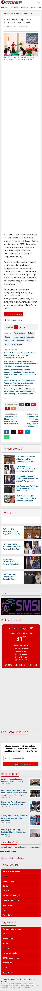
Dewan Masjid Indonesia (23, 337)
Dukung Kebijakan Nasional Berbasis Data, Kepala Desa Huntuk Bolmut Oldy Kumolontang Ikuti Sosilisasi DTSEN (20, 391)
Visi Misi (16, 986)
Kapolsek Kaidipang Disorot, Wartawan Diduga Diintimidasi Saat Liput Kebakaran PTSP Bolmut (20, 355)
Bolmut (31, 333)
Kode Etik (32, 983)
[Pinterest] (33, 404)
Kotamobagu (8, 881)
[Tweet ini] (13, 432)
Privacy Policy (15, 988)
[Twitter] (27, 404)
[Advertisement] (21, 146)
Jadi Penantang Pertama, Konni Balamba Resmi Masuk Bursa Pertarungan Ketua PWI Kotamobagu (27, 491)
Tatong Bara (8, 905)
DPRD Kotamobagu (11, 900)
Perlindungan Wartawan (30, 986)
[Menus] (39, 2)
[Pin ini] (20, 432)
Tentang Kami (6, 986)
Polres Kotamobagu (11, 895)
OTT (29, 341)
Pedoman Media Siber (19, 983)
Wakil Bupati (17, 345)
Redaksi (5, 983)
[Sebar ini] (6, 432)
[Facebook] (21, 404)
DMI (6, 341)
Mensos (20, 341)
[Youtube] (7, 408)
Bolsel (5, 876)
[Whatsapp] (6, 437)
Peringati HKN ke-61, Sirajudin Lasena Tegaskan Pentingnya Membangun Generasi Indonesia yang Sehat (19, 382)
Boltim (5, 886)
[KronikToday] (11, 2)
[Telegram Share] (27, 432)
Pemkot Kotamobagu (12, 871)
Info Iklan (4, 988)
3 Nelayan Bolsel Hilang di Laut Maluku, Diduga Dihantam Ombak (11, 419)
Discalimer (26, 988)
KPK (12, 341)
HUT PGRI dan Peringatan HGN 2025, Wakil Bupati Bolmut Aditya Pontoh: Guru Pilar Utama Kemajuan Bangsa (21, 363)
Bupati (7, 337)
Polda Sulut (7, 915)
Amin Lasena (19, 333)
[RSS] (13, 408)
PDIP (7, 345)
